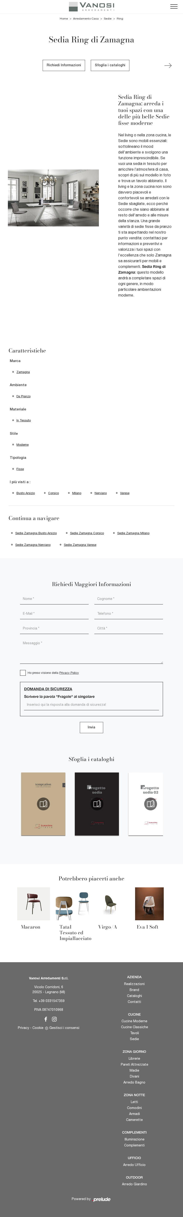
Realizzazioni (134, 984)
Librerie (134, 1058)
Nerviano (101, 493)
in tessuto (23, 420)
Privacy (23, 1028)
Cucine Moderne (134, 1021)
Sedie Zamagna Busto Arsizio (36, 533)
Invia (91, 727)
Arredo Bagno (134, 1082)
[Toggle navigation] (174, 6)
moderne (22, 444)
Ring (120, 18)
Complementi (134, 1145)
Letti (134, 1102)
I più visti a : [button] (20, 482)
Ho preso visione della (53, 673)
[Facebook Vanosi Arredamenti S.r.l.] (45, 1018)
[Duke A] (168, 65)
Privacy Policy (69, 673)
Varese (124, 493)
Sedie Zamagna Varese (80, 545)
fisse (20, 469)
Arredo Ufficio (134, 1165)
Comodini (134, 1108)
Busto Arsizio (25, 493)
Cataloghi (134, 996)
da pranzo (23, 396)
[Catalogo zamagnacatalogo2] (43, 804)
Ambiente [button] (18, 385)
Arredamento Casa (86, 18)
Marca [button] (15, 361)
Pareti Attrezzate (134, 1064)
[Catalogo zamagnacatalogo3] (97, 804)
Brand (134, 990)
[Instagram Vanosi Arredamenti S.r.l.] (53, 1018)
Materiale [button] (18, 409)
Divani (134, 1076)
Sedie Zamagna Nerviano (33, 545)
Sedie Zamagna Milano (133, 533)
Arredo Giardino (134, 1184)
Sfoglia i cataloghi (110, 65)
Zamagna (23, 372)
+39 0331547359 (52, 1001)
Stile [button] (14, 433)
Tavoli (134, 1033)
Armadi (134, 1114)
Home (64, 18)
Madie (134, 1070)
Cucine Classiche (134, 1027)
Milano (76, 493)
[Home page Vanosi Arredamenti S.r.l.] (91, 7)
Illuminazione (134, 1139)
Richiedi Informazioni (64, 65)
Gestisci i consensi (64, 1028)
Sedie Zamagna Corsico (87, 533)
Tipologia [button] (18, 458)
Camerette (134, 1120)
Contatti (134, 1002)
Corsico (53, 493)
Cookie (37, 1028)
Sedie (108, 18)
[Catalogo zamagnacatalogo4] (150, 804)
